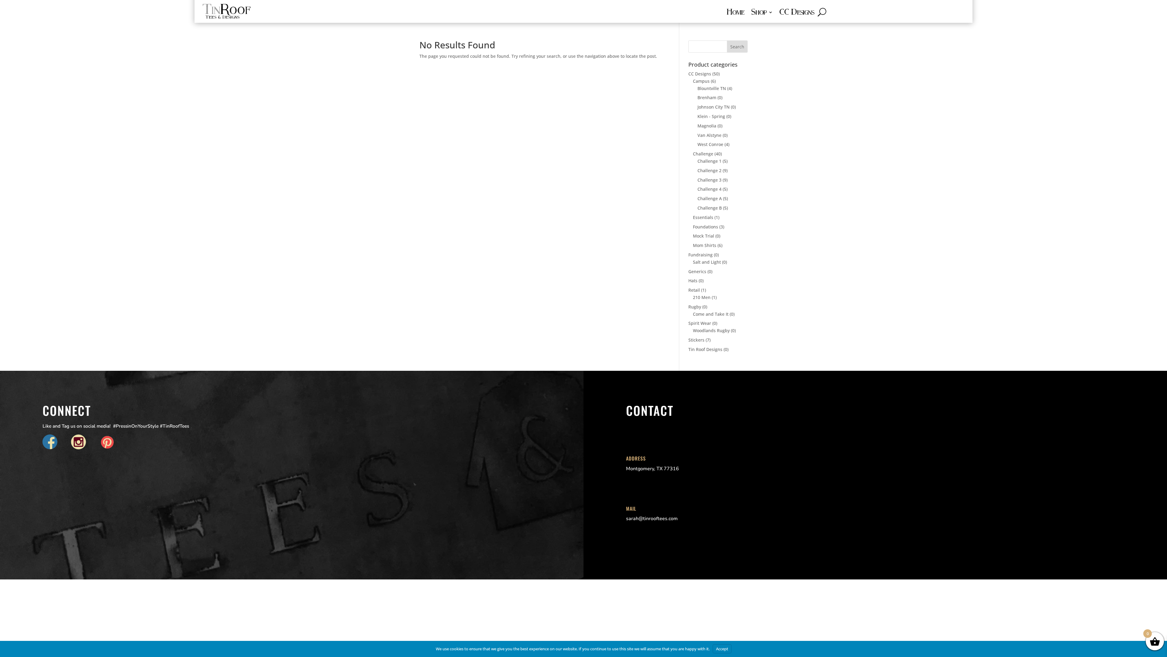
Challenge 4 (709, 189)
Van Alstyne (709, 135)
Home (735, 13)
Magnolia (706, 126)
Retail (694, 290)
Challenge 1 (709, 161)
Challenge (703, 154)
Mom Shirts (704, 245)
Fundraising (700, 255)
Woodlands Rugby (711, 330)
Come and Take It (710, 314)
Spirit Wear (699, 323)
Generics (697, 271)
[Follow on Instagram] (79, 442)
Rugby (694, 307)
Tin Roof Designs (705, 349)
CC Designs (796, 13)
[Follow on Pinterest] (107, 442)
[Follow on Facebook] (50, 442)
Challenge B (709, 208)
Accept (722, 649)
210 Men (702, 297)
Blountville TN (711, 88)
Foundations (705, 227)
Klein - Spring (711, 116)
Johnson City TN (713, 107)
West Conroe (710, 144)
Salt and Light (707, 262)
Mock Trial (703, 236)
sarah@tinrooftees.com (652, 518)
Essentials (703, 217)
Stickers (696, 340)
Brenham (706, 97)
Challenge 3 (709, 180)
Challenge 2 (709, 170)
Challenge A (709, 198)
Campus (701, 81)
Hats (692, 280)
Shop (758, 13)
